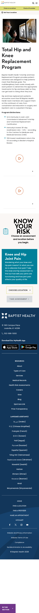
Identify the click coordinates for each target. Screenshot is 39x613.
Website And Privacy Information (19, 533)
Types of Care (19, 371)
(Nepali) (19, 441)
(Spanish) (19, 450)
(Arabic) (19, 422)
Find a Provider (29, 8)
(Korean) (19, 436)
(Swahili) (19, 464)
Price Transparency (19, 409)
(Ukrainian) (19, 460)
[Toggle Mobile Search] (33, 3)
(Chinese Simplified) (19, 426)
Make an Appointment (19, 515)
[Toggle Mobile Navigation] (36, 3)
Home (19, 501)
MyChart (19, 520)
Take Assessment (18, 299)
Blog (19, 399)
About (19, 366)
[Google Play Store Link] (28, 347)
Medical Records (19, 380)
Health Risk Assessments (19, 385)
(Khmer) (19, 474)
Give (19, 395)
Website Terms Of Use (19, 538)
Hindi (19, 483)
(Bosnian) (20, 479)
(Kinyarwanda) (19, 488)
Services (19, 375)
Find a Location (10, 8)
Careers (19, 390)
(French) (19, 431)
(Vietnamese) (19, 455)
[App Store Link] (10, 347)
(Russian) (19, 445)
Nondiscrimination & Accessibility (19, 547)
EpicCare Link (19, 404)
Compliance (19, 542)
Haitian (19, 469)
